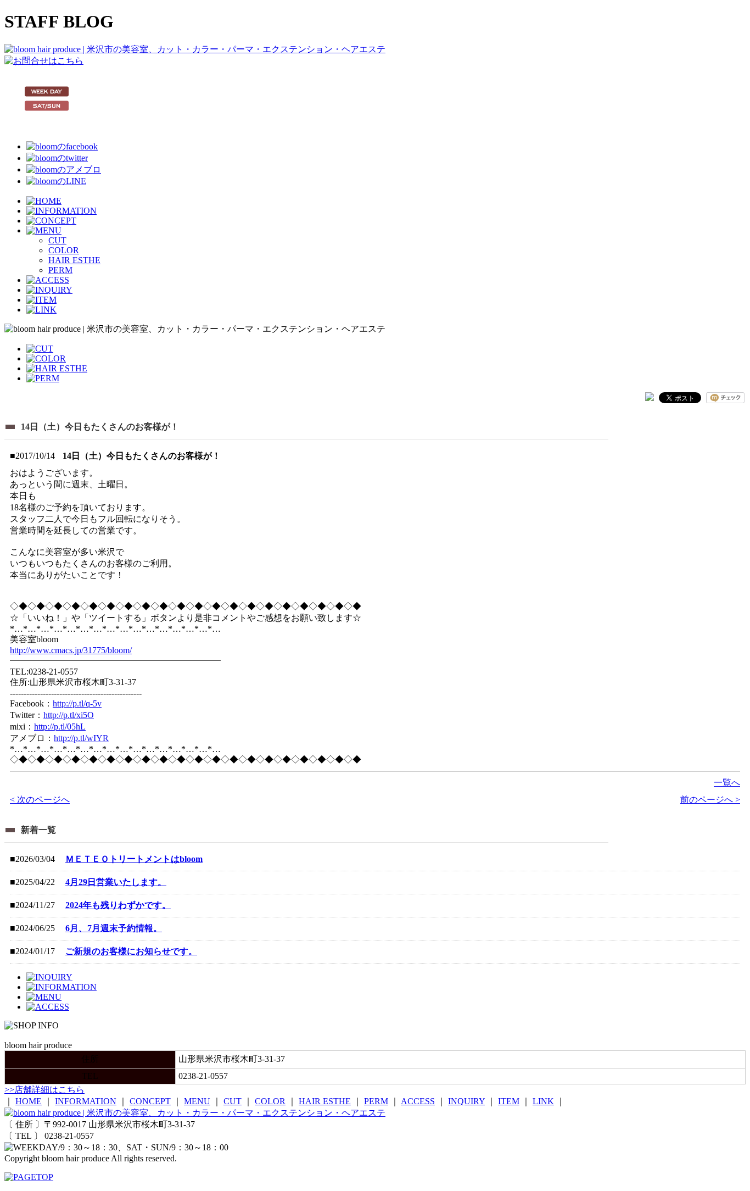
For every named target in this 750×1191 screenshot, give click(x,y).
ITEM (508, 1101)
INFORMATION (85, 1101)
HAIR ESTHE (74, 260)
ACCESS (418, 1101)
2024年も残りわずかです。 (118, 905)
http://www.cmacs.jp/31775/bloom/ (71, 650)
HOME (28, 1101)
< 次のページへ (40, 799)
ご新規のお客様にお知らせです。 (131, 951)
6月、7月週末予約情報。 (113, 928)
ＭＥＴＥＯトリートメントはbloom (134, 859)
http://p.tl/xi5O (68, 715)
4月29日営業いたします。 (115, 882)
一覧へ (727, 782)
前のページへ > (710, 799)
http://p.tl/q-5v (77, 703)
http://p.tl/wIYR (81, 738)
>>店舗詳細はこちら (44, 1089)
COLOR (63, 250)
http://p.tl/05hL (60, 726)
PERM (60, 270)
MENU (197, 1101)
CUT (57, 240)
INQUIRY (466, 1101)
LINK (543, 1101)
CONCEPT (150, 1101)
